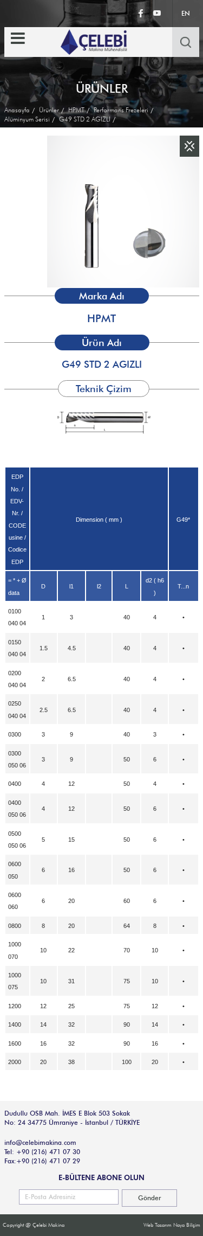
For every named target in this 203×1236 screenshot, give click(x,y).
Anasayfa (17, 110)
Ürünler (49, 110)
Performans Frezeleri (121, 110)
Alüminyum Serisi (27, 119)
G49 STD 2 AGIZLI (84, 119)
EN (185, 13)
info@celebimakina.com (40, 1142)
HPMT (76, 110)
